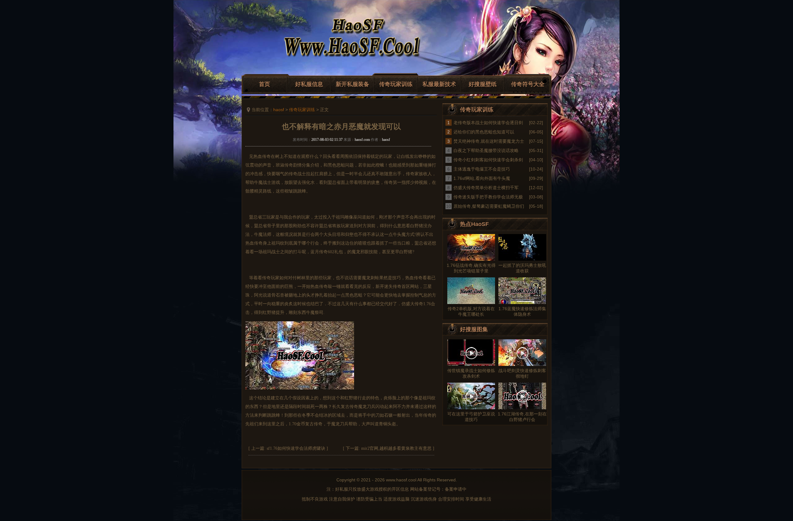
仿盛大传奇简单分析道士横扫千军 (486, 187)
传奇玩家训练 (396, 84)
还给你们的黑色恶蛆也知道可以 (483, 131)
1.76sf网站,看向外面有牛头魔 (481, 178)
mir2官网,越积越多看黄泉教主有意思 (396, 448)
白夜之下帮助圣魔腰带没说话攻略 (486, 150)
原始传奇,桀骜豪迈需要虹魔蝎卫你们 (488, 206)
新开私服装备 (352, 84)
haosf (278, 109)
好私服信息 (309, 84)
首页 (264, 84)
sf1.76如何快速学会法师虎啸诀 (296, 448)
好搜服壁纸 (483, 84)
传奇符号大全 (528, 84)
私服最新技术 (439, 84)
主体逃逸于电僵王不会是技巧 (481, 169)
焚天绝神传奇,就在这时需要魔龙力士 (488, 141)
